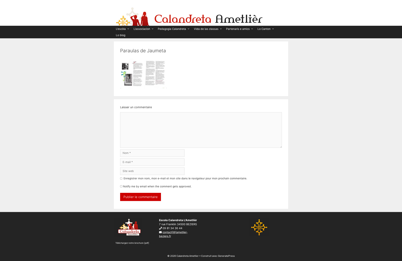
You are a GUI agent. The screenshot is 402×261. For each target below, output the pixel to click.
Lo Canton (264, 28)
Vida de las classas (206, 28)
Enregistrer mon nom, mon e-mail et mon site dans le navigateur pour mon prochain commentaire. (185, 178)
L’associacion (142, 28)
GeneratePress (226, 255)
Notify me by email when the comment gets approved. (157, 186)
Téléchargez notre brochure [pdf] (132, 243)
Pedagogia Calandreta (172, 28)
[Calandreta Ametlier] (189, 15)
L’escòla (121, 28)
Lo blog (120, 35)
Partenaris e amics (238, 28)
